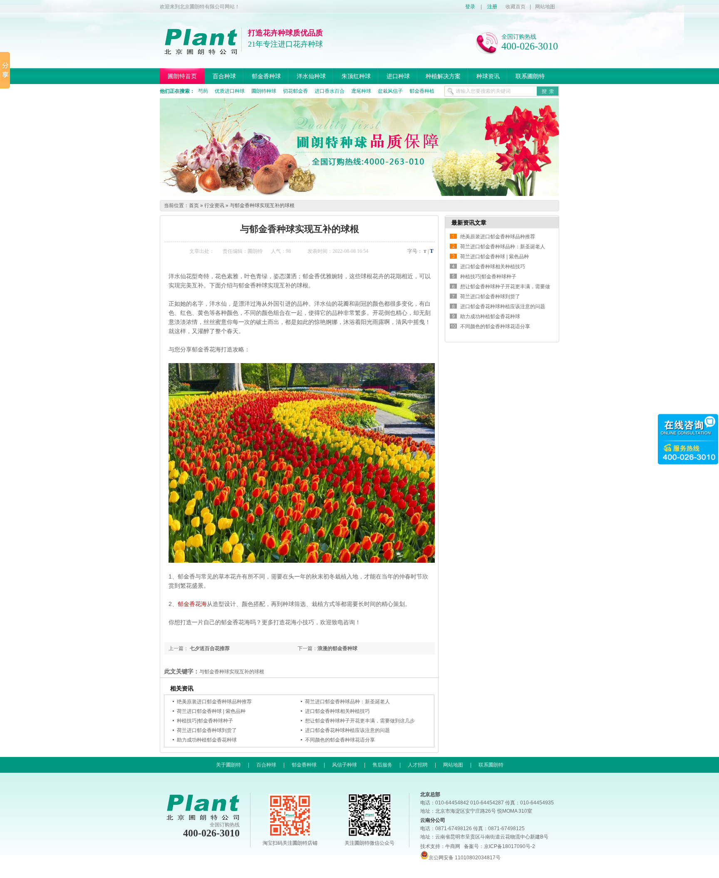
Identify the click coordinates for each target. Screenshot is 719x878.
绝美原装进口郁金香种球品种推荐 (214, 702)
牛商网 (452, 846)
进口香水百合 (330, 91)
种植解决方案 (443, 76)
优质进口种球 (230, 91)
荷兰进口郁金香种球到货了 (207, 730)
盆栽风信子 (390, 91)
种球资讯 (488, 76)
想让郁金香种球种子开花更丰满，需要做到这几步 (360, 721)
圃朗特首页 (182, 76)
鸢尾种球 (361, 91)
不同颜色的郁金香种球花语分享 (340, 740)
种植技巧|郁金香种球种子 (205, 721)
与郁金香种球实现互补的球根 (262, 205)
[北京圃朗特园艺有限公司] (201, 51)
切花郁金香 (295, 91)
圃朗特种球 (263, 91)
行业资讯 (214, 205)
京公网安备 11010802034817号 (465, 858)
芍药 (203, 91)
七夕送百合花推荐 (209, 648)
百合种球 (224, 76)
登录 (470, 7)
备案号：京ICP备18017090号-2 (499, 846)
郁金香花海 (192, 604)
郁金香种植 (421, 91)
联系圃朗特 (530, 76)
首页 (194, 205)
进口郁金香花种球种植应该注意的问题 (347, 730)
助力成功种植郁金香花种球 (207, 740)
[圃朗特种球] (359, 194)
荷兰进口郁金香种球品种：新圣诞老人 (347, 702)
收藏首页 (516, 7)
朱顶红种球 (356, 76)
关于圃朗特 (228, 765)
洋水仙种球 (311, 76)
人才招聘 (418, 765)
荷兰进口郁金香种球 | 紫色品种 (211, 711)
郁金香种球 (266, 76)
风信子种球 (344, 765)
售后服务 (382, 765)
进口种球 (398, 76)
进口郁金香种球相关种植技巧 (337, 711)
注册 (492, 7)
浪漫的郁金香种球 (337, 648)
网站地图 (545, 7)
